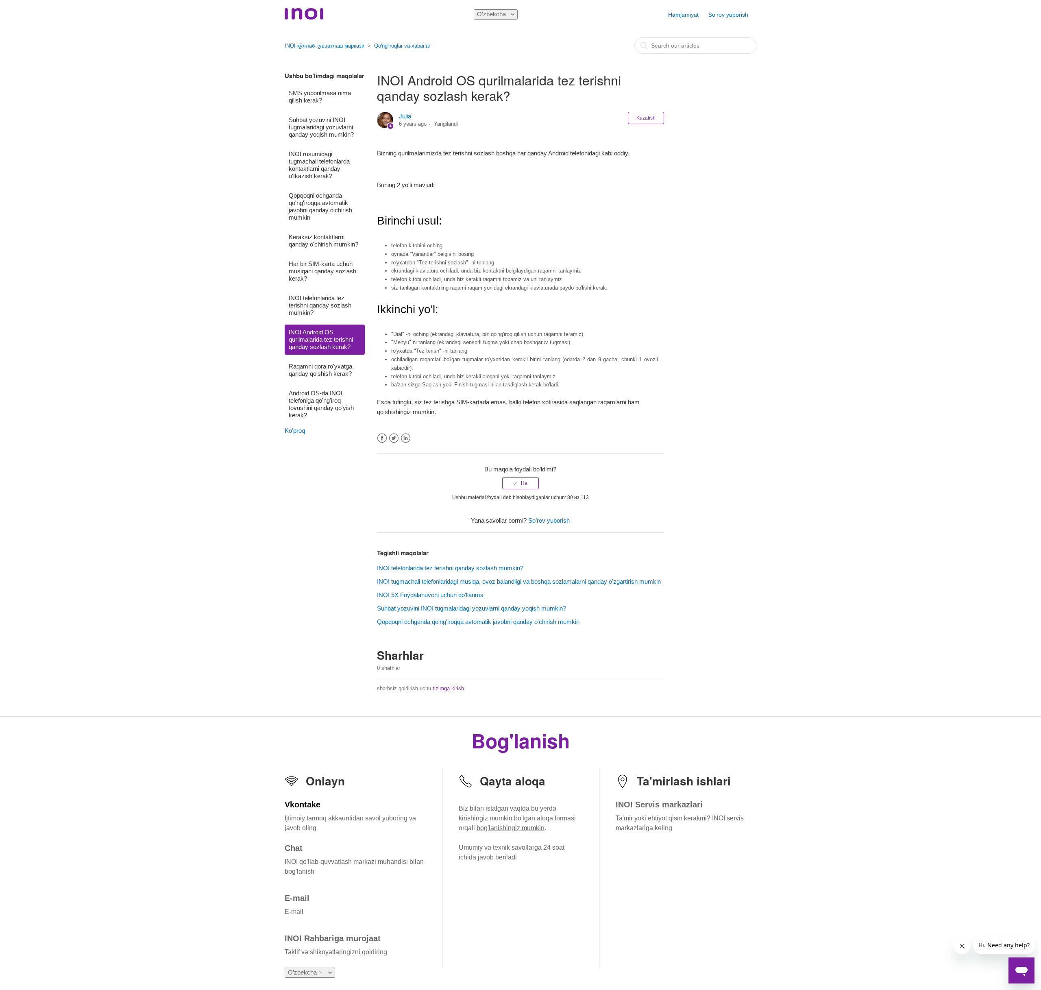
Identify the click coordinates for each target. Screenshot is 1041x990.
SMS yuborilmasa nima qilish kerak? (320, 96)
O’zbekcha (492, 14)
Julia (405, 116)
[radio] (520, 483)
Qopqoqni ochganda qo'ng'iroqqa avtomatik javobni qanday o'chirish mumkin (320, 206)
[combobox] (695, 45)
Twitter (394, 438)
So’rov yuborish (728, 14)
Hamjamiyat (683, 14)
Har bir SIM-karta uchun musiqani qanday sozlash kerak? (322, 271)
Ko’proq (295, 430)
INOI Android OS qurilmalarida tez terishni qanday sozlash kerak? (321, 339)
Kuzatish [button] (646, 118)
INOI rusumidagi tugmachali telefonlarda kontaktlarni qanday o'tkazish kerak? (319, 164)
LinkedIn (406, 438)
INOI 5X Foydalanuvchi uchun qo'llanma (430, 594)
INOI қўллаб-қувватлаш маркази (324, 46)
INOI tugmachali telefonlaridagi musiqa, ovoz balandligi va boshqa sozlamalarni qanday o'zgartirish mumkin (519, 581)
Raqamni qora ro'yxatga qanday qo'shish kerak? (320, 370)
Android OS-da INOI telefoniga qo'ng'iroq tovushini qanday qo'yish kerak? (321, 404)
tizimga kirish (448, 688)
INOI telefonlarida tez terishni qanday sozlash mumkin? (320, 305)
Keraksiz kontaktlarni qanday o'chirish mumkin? (323, 240)
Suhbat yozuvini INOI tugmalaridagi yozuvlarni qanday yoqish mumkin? (321, 127)
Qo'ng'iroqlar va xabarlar (402, 46)
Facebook (382, 438)
